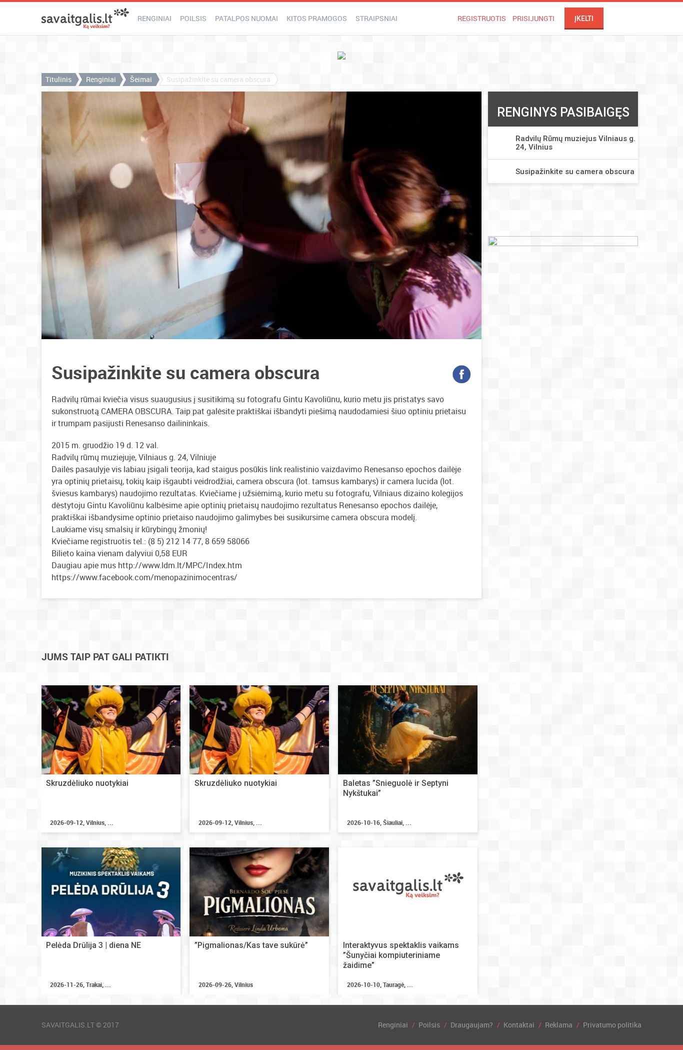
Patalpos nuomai (246, 18)
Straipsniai (377, 18)
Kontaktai (519, 1024)
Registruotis (482, 18)
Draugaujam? (471, 1024)
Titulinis (59, 79)
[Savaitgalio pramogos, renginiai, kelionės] (85, 18)
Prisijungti (533, 18)
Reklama (558, 1024)
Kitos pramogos (316, 18)
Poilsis (193, 18)
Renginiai (155, 18)
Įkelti (584, 19)
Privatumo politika (612, 1024)
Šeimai (141, 79)
